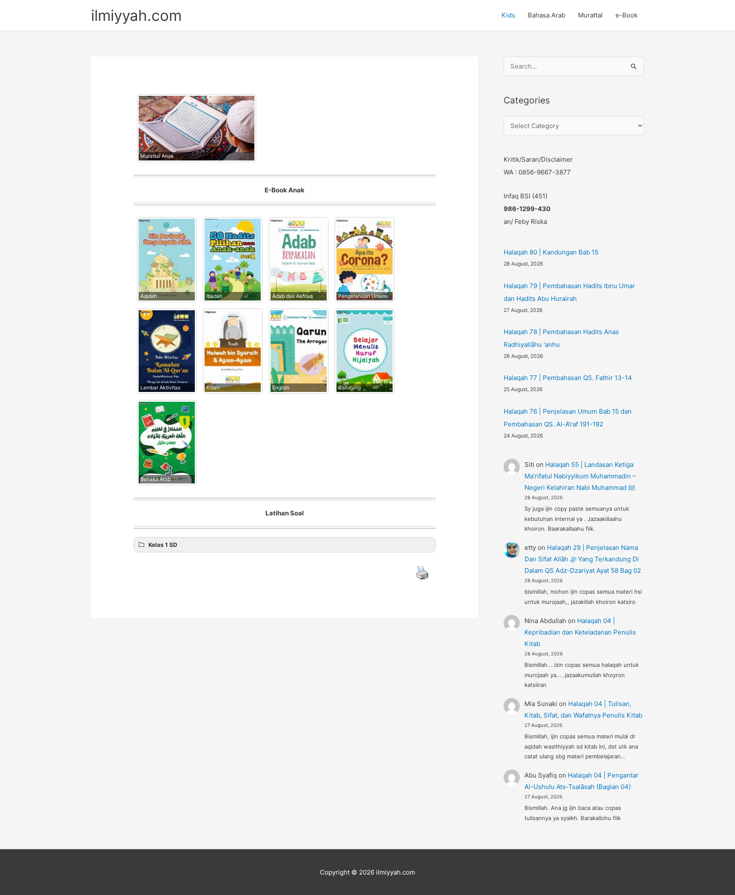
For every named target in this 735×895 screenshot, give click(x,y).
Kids (508, 15)
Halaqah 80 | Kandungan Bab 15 (551, 252)
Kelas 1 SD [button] (162, 544)
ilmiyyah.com (136, 15)
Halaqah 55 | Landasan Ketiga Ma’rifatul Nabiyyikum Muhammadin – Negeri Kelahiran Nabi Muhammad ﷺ (580, 476)
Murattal (590, 15)
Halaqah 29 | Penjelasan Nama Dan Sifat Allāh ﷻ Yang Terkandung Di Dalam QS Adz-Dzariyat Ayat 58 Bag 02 (582, 559)
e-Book (626, 15)
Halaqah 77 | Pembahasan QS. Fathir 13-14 (568, 378)
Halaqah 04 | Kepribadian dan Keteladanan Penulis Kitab (580, 632)
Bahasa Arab (546, 15)
